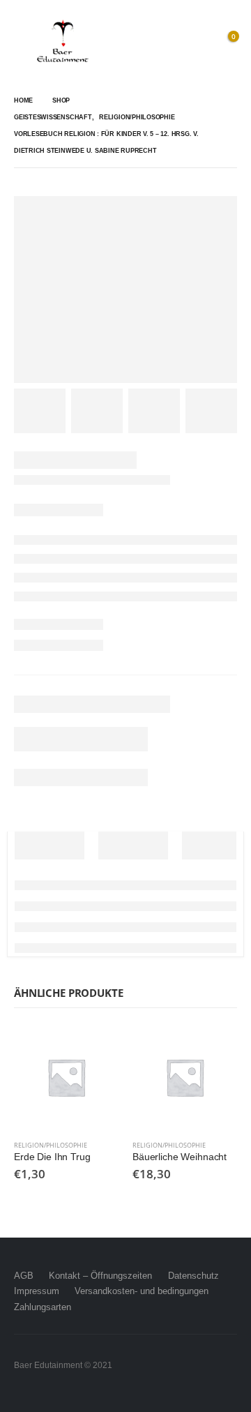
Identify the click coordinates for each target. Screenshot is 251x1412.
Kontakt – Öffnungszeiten (100, 1275)
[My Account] (195, 41)
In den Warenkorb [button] (95, 1047)
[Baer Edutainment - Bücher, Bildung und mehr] (63, 42)
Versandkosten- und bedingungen (141, 1291)
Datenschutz (193, 1275)
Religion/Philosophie (50, 1145)
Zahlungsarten (42, 1307)
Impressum (36, 1291)
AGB (23, 1275)
